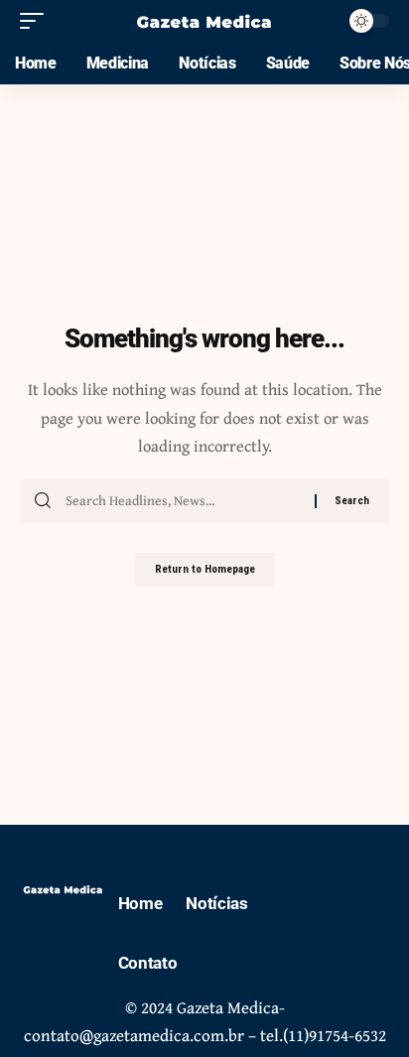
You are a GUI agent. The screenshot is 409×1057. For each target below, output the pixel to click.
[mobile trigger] (37, 21)
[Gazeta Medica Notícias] (205, 21)
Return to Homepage (205, 569)
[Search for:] (183, 501)
